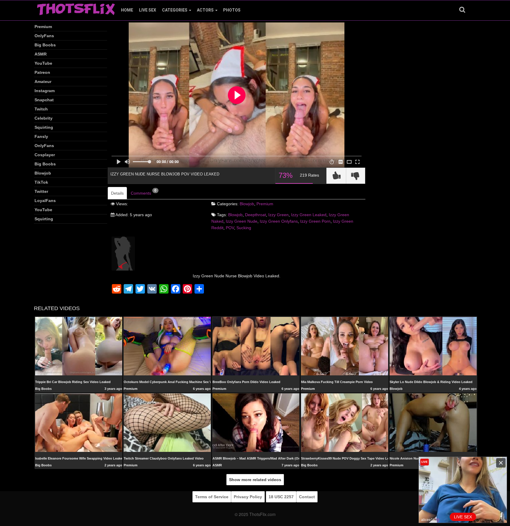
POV (230, 227)
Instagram (45, 90)
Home (127, 10)
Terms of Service (211, 496)
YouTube (43, 63)
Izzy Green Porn (315, 221)
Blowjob (43, 173)
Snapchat (44, 99)
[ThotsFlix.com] (76, 7)
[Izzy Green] (123, 253)
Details (117, 193)
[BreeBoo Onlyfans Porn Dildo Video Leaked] (256, 346)
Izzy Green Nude (241, 221)
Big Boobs (45, 45)
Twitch (41, 109)
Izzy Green (278, 214)
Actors (205, 10)
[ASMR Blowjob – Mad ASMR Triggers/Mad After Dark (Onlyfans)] (256, 422)
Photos (232, 10)
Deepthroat (255, 214)
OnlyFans (44, 35)
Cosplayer (45, 154)
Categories (174, 10)
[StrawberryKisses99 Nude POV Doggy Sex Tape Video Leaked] (344, 422)
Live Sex (147, 10)
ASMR (41, 54)
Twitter (41, 191)
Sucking (243, 227)
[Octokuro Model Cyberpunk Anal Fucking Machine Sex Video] (167, 346)
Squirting (44, 127)
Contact (307, 496)
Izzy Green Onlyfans (279, 221)
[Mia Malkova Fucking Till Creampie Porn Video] (344, 346)
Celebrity (44, 118)
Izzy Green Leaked (308, 214)
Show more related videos (255, 479)
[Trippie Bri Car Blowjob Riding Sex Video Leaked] (78, 346)
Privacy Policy (248, 496)
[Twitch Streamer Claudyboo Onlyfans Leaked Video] (167, 422)
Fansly (41, 136)
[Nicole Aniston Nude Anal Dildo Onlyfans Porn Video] (433, 422)
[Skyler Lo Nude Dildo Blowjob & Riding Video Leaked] (433, 346)
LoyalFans (45, 200)
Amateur (43, 81)
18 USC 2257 (281, 496)
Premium (43, 26)
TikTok (41, 182)
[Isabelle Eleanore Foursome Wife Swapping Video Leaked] (78, 422)
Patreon (42, 72)
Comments (143, 192)
